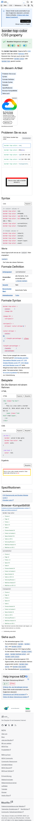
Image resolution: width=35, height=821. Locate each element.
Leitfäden (4, 786)
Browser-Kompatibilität (9, 91)
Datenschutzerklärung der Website (12, 806)
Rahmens (21, 54)
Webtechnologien (7, 780)
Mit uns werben (6, 743)
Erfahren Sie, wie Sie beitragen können (15, 687)
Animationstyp (8, 295)
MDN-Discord (5, 768)
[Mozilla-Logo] (7, 802)
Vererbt (5, 285)
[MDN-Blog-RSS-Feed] (15, 725)
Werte (4, 248)
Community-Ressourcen (9, 761)
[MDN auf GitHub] (2, 725)
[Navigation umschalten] (32, 2)
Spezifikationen (7, 88)
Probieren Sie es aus (9, 74)
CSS (29, 51)
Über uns (4, 734)
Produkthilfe (5, 750)
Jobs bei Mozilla (6, 740)
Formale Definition (8, 79)
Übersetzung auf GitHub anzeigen (14, 694)
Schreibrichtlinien (6, 765)
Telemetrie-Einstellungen (9, 809)
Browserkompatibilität (10, 373)
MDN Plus (4, 746)
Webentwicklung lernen (9, 783)
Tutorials (4, 789)
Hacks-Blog (5, 795)
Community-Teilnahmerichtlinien (11, 812)
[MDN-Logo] (5, 717)
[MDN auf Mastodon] (12, 725)
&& (4, 336)
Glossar (3, 792)
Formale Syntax (7, 82)
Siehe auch (6, 93)
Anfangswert (7, 272)
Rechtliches (24, 809)
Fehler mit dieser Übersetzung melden (15, 697)
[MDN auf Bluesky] (6, 725)
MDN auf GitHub (6, 771)
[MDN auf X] (9, 725)
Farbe (17, 295)
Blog (2, 737)
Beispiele (5, 85)
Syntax (4, 76)
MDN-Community (7, 758)
